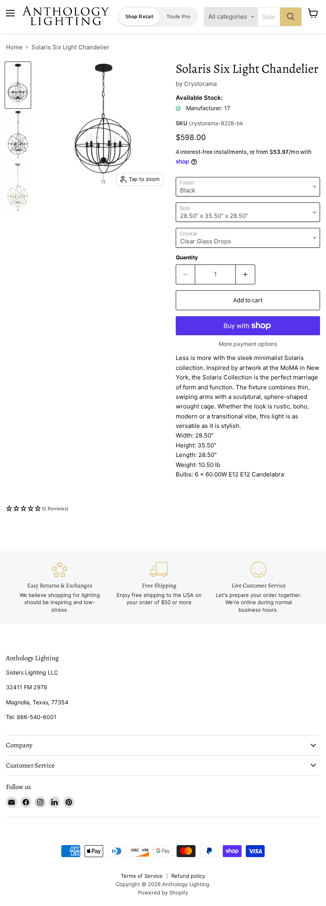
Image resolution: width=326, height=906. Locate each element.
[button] (163, 509)
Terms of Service (142, 876)
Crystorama (200, 83)
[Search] (290, 17)
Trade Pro (178, 16)
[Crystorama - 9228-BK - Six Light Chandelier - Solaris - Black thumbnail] (18, 85)
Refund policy (188, 876)
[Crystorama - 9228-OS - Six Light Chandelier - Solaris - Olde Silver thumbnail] (18, 188)
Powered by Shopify (163, 892)
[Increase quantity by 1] (245, 274)
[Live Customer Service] (258, 587)
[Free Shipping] (159, 584)
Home (14, 47)
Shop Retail (139, 16)
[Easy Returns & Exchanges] (59, 587)
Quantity (187, 258)
